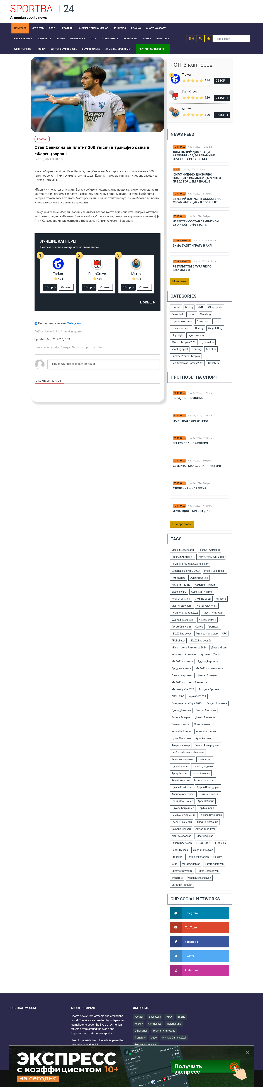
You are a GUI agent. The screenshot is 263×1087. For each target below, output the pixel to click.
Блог (217, 321)
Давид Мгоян (219, 647)
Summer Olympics (182, 870)
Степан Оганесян (182, 822)
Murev (136, 274)
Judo (174, 863)
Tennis (192, 314)
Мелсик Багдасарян (183, 549)
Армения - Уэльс (210, 654)
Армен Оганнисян (211, 815)
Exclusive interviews (146, 1044)
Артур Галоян (179, 773)
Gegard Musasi (180, 849)
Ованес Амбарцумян (206, 745)
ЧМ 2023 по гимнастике (209, 668)
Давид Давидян (181, 710)
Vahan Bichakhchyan (199, 877)
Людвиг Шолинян (216, 703)
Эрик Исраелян (199, 577)
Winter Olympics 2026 (184, 342)
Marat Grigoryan (191, 863)
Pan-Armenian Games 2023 (187, 363)
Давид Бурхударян (183, 619)
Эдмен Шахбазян (182, 787)
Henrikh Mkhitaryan (198, 856)
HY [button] (208, 38)
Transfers (96, 347)
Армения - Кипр (181, 584)
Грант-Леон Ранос (182, 801)
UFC (224, 633)
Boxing (189, 307)
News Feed (203, 321)
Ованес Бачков (180, 724)
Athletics (211, 349)
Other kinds (141, 1030)
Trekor (58, 274)
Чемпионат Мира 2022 (185, 612)
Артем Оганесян (181, 626)
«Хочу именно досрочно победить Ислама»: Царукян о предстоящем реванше (197, 178)
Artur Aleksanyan (181, 836)
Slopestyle (177, 335)
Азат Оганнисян (181, 598)
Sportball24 (50, 331)
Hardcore (221, 598)
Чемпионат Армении (184, 815)
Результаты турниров (211, 556)
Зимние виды (203, 598)
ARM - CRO (178, 696)
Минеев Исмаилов (207, 633)
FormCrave (97, 274)
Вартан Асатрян (181, 717)
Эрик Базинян (202, 724)
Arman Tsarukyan (205, 829)
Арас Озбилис (206, 801)
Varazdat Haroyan (182, 884)
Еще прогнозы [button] (182, 524)
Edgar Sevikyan (62, 347)
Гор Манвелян (207, 808)
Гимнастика (178, 577)
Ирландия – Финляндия (191, 511)
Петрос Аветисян (206, 710)
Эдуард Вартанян (208, 661)
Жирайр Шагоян (181, 829)
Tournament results (164, 1030)
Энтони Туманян (209, 794)
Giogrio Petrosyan (203, 849)
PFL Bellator (178, 640)
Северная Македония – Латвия (197, 466)
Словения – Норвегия (189, 488)
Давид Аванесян (205, 717)
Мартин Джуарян (182, 605)
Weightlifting (215, 328)
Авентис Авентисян (183, 794)
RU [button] (200, 38)
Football (179, 147)
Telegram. (74, 323)
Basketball (177, 314)
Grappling (177, 856)
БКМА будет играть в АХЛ (192, 245)
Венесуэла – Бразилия (190, 443)
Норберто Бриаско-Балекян (188, 752)
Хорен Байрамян (181, 731)
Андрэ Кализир (181, 745)
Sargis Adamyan (214, 863)
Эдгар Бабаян (180, 766)
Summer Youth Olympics (186, 356)
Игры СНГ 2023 (197, 696)
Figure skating (196, 335)
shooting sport (180, 349)
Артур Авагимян (181, 668)
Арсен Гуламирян (213, 612)
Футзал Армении (208, 675)
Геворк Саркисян (204, 780)
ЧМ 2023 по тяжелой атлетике (189, 682)
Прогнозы (213, 626)
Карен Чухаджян (203, 766)
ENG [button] (191, 38)
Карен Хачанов (201, 773)
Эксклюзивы (179, 591)
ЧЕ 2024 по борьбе (200, 640)
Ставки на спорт (181, 328)
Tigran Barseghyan (208, 870)
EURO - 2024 (203, 843)
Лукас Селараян (181, 738)
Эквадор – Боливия (188, 398)
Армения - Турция (205, 584)
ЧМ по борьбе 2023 (183, 689)
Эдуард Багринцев (183, 808)
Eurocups (220, 843)
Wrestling (205, 314)
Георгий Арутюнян (182, 556)
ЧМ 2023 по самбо (182, 661)
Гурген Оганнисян (214, 570)
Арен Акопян (203, 738)
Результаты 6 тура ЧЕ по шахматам (192, 268)
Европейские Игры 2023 (186, 570)
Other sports (182, 240)
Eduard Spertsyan (182, 843)
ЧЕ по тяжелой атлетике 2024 (189, 647)
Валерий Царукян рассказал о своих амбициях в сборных (197, 200)
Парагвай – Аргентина (190, 420)
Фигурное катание (207, 822)
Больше (147, 302)
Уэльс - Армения (210, 549)
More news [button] (179, 281)
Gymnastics (207, 342)
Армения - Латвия (202, 591)
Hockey (199, 328)
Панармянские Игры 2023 (187, 703)
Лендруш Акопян (207, 605)
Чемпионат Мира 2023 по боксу (190, 563)
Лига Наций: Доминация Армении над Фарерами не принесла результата (194, 155)
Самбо (199, 626)
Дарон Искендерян (208, 787)
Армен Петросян (206, 731)
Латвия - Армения (182, 675)
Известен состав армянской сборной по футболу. (196, 223)
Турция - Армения (209, 689)
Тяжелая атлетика (182, 759)
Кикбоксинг (205, 759)
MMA (176, 169)
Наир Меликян (207, 619)
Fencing (197, 349)
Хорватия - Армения (184, 654)
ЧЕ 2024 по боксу (181, 633)
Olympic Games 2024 (174, 1037)
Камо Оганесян (181, 780)
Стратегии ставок (182, 321)
